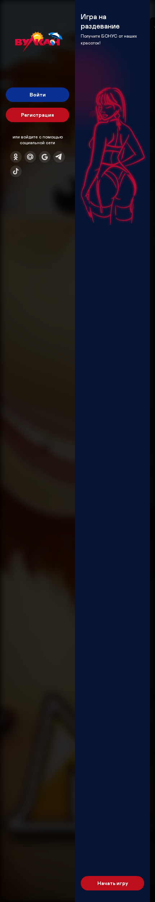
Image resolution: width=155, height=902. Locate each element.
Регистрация (37, 114)
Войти (38, 94)
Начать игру (112, 883)
